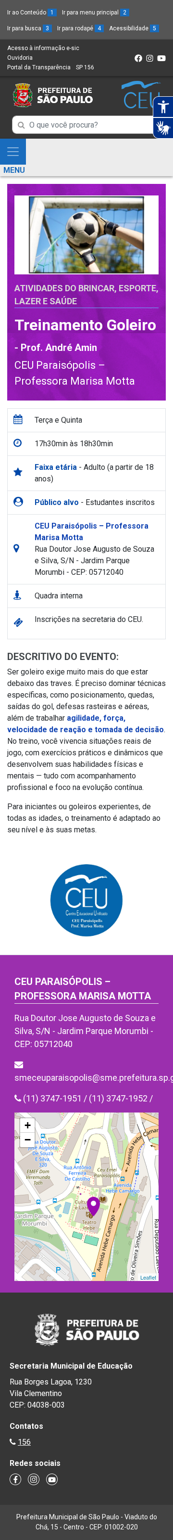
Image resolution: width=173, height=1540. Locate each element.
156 (24, 1442)
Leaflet (148, 1277)
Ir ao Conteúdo (30, 12)
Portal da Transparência (39, 67)
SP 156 (85, 67)
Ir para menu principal (94, 12)
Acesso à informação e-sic (43, 48)
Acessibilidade (132, 28)
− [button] (28, 1140)
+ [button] (28, 1125)
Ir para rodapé (79, 28)
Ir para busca (28, 28)
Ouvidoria (20, 57)
